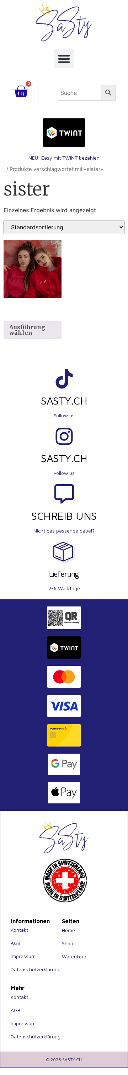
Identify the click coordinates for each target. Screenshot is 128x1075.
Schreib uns (64, 515)
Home (68, 930)
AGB (16, 943)
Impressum (23, 956)
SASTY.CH (64, 400)
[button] (64, 58)
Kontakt (19, 930)
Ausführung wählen (27, 329)
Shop (67, 943)
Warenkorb (74, 956)
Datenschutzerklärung (35, 969)
